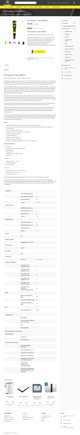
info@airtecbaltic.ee (65, 2)
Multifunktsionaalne (69, 46)
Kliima (66, 43)
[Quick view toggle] (14, 384)
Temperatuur (67, 57)
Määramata (36, 57)
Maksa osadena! (38, 7)
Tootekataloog (56, 7)
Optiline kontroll (68, 54)
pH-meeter (36, 59)
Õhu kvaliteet (68, 51)
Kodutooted (65, 23)
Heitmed (66, 36)
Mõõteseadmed (42, 57)
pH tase (32, 59)
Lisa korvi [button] (13, 402)
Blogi (31, 7)
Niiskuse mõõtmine (69, 49)
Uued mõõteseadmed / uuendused (70, 60)
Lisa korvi (40, 51)
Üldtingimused (7, 416)
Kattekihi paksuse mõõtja (68, 40)
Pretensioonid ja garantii (9, 419)
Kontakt (47, 7)
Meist (25, 7)
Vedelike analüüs (50, 57)
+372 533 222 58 (66, 420)
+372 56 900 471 (53, 2)
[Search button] (35, 3)
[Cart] (74, 3)
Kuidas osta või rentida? (9, 417)
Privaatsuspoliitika (7, 421)
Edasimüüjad (19, 7)
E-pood (10, 7)
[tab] (6, 65)
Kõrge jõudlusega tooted (68, 26)
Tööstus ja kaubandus (45, 416)
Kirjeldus (6, 65)
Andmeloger (67, 34)
